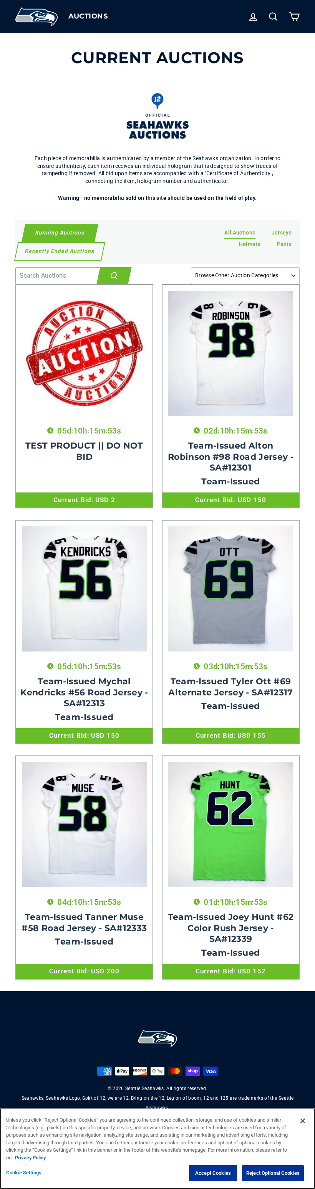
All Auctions (239, 232)
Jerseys (282, 232)
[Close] (302, 1120)
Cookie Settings (23, 1173)
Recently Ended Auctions (59, 251)
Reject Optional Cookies (273, 1173)
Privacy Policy (30, 1158)
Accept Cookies (213, 1173)
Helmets (249, 244)
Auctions (88, 16)
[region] (157, 1149)
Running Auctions (60, 232)
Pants (284, 244)
